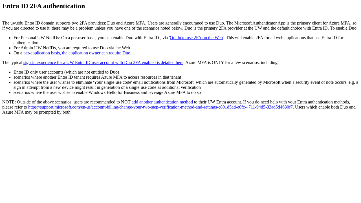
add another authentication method (162, 102)
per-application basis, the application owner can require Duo (76, 52)
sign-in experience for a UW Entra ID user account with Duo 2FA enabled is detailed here (103, 62)
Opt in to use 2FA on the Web (196, 37)
